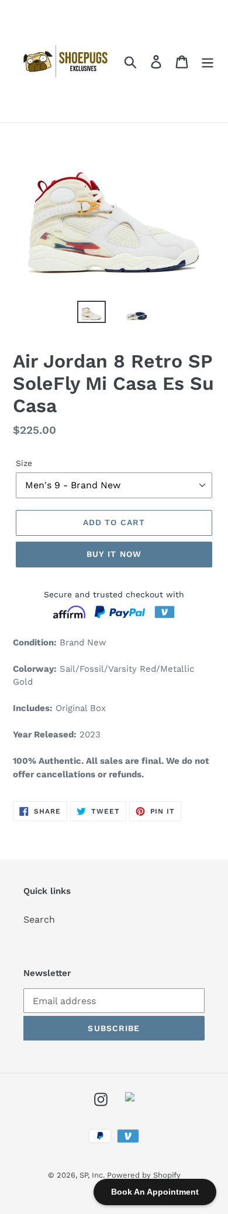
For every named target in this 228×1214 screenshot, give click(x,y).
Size (24, 463)
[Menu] (207, 61)
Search (39, 919)
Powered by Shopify (144, 1175)
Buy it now (114, 554)
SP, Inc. (93, 1175)
